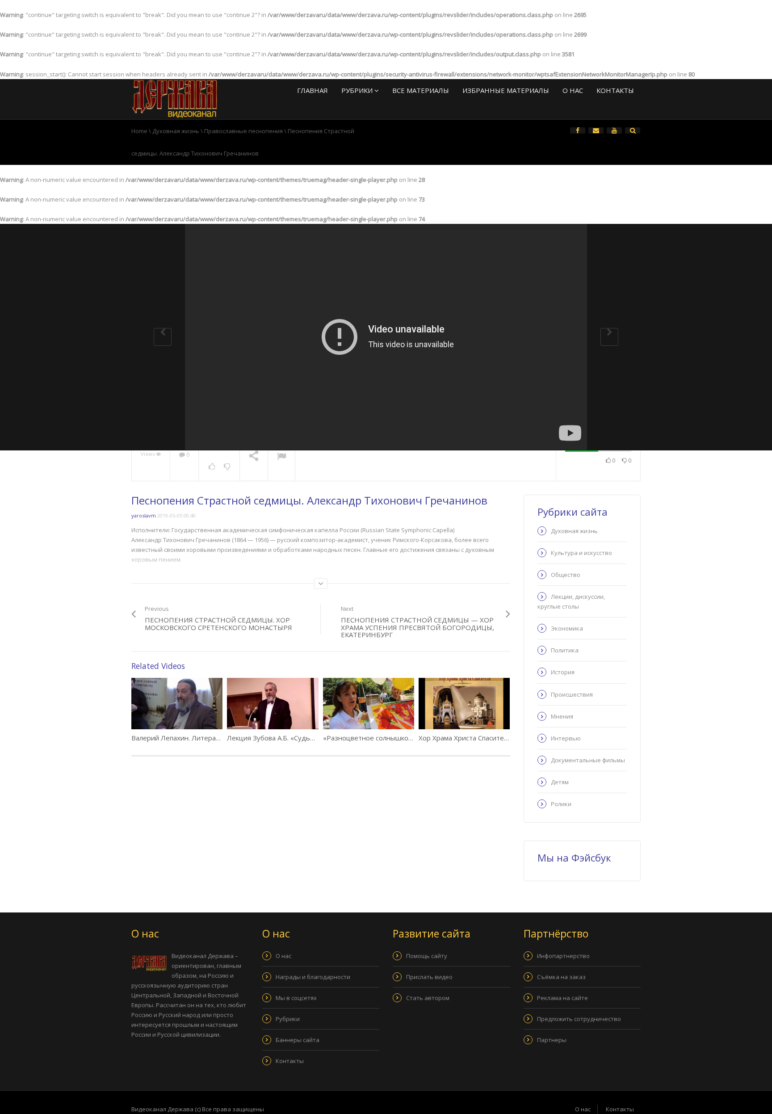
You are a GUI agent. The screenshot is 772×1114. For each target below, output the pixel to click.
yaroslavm (143, 515)
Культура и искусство (581, 553)
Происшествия (572, 694)
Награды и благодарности (313, 977)
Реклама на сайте (562, 998)
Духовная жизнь (175, 131)
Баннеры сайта (297, 1040)
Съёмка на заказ (561, 977)
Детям (560, 782)
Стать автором (427, 998)
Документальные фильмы (588, 760)
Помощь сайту (426, 956)
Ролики (561, 804)
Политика (565, 650)
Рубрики (357, 90)
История (563, 672)
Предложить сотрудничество (579, 1019)
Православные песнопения (243, 131)
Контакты (615, 90)
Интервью (566, 738)
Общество (565, 575)
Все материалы (420, 90)
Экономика (567, 628)
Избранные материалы (505, 90)
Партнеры (551, 1040)
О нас (572, 90)
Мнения (562, 716)
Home (139, 131)
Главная (312, 90)
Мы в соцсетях (296, 998)
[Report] (281, 458)
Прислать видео (429, 977)
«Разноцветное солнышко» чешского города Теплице (411, 737)
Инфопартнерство (563, 956)
